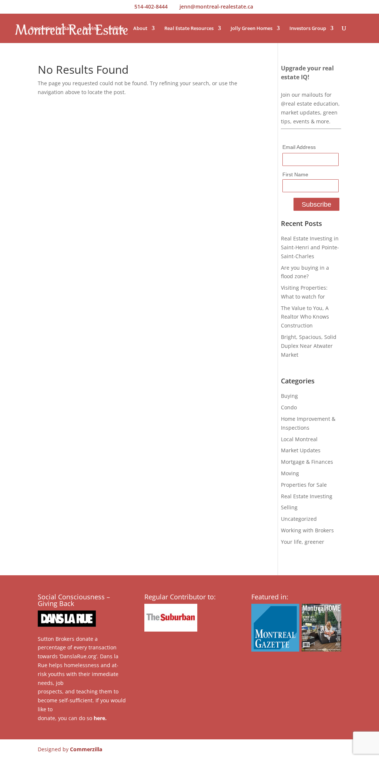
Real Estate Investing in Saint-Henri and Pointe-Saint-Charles (310, 247)
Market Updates (301, 450)
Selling (116, 28)
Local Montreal (299, 439)
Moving (290, 473)
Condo (289, 407)
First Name (295, 174)
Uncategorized (299, 518)
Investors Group (307, 28)
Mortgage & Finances (307, 461)
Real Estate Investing (306, 496)
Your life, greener (302, 541)
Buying (91, 28)
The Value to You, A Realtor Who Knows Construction (305, 316)
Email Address (299, 147)
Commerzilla (86, 749)
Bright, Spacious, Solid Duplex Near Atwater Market (308, 345)
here (99, 718)
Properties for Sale (51, 28)
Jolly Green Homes (251, 28)
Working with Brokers (307, 530)
